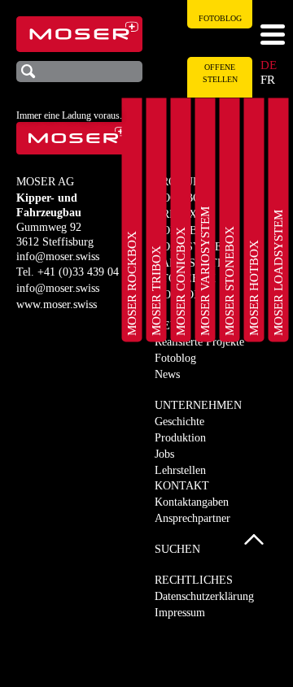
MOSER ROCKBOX (131, 283)
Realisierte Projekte (199, 342)
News (167, 374)
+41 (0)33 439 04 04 (85, 272)
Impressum (180, 613)
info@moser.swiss (57, 256)
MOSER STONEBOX (229, 281)
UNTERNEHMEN (198, 405)
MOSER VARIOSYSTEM (205, 271)
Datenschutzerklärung (204, 596)
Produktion (180, 438)
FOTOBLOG (220, 18)
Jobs (164, 454)
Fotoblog (175, 358)
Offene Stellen (220, 73)
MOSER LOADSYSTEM (278, 273)
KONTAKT (182, 486)
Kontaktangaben (192, 502)
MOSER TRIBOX (156, 291)
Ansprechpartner (192, 518)
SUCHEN (177, 549)
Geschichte (179, 421)
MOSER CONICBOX (180, 281)
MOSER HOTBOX (253, 288)
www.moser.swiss (56, 304)
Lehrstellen (180, 470)
